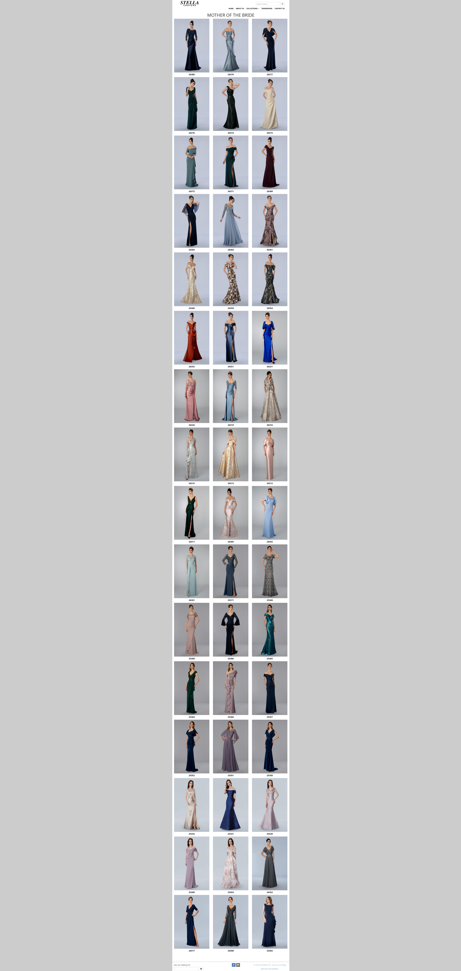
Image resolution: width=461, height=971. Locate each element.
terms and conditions (271, 969)
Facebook (234, 965)
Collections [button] (252, 8)
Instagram (238, 965)
